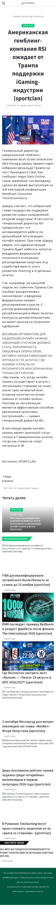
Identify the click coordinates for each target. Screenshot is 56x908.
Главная (16, 16)
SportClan (39, 16)
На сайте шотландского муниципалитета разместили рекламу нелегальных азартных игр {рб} (26, 853)
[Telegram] (2, 906)
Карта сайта (37, 873)
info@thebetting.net (10, 877)
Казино (7, 481)
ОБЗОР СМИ (27, 16)
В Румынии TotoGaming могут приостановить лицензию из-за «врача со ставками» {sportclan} (26, 828)
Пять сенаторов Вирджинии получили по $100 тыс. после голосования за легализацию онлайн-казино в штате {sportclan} (25, 524)
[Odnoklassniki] (1, 906)
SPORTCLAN (27, 461)
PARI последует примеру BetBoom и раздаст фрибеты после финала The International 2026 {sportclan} (28, 628)
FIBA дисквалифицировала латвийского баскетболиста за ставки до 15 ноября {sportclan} (26, 580)
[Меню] (3, 4)
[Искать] (52, 4)
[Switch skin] (47, 4)
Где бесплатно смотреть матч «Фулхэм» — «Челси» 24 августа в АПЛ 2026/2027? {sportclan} (26, 677)
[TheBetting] (28, 3)
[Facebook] (0, 906)
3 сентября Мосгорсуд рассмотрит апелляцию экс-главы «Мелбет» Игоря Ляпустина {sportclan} (28, 726)
